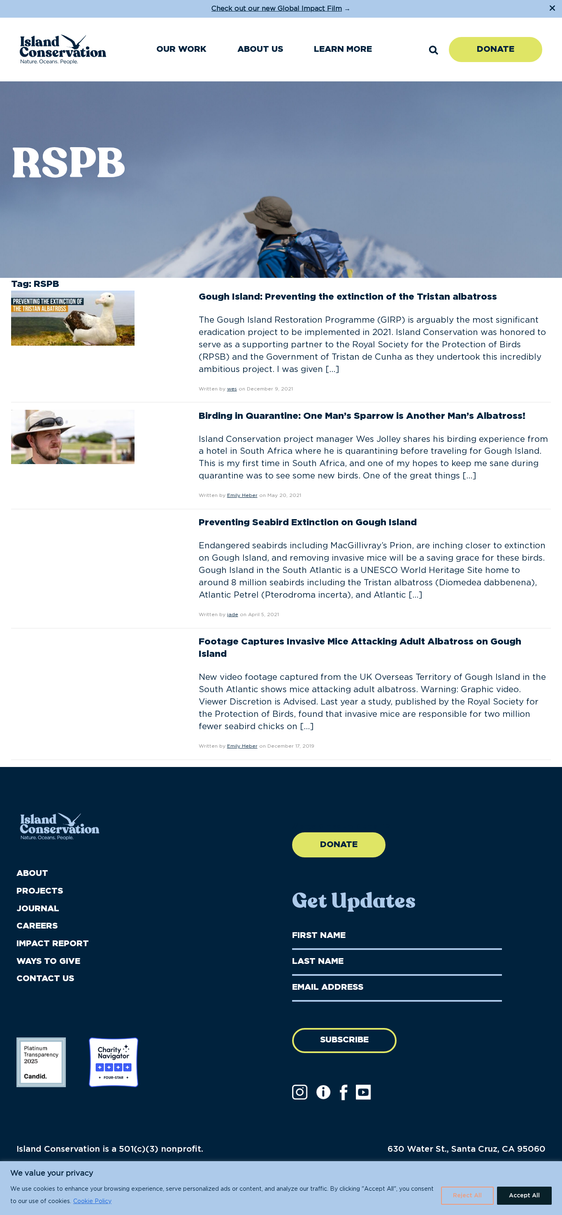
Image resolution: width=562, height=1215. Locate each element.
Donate (495, 49)
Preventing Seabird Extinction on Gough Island (308, 522)
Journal (37, 909)
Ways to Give (48, 961)
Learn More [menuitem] (343, 49)
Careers (37, 926)
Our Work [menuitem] (181, 49)
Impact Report (52, 944)
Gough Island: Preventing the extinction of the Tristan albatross (348, 296)
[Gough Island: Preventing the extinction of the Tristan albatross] (73, 317)
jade (232, 614)
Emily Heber (242, 495)
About (32, 873)
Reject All (467, 1196)
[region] (281, 1188)
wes (232, 388)
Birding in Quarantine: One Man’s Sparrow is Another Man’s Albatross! (362, 415)
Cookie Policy (92, 1201)
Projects (39, 891)
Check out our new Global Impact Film (276, 8)
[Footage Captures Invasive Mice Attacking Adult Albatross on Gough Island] (73, 661)
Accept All (524, 1196)
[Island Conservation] (63, 49)
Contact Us (45, 979)
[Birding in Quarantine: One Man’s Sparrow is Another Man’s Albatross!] (73, 436)
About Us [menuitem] (260, 49)
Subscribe (344, 1040)
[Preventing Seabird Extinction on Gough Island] (73, 543)
